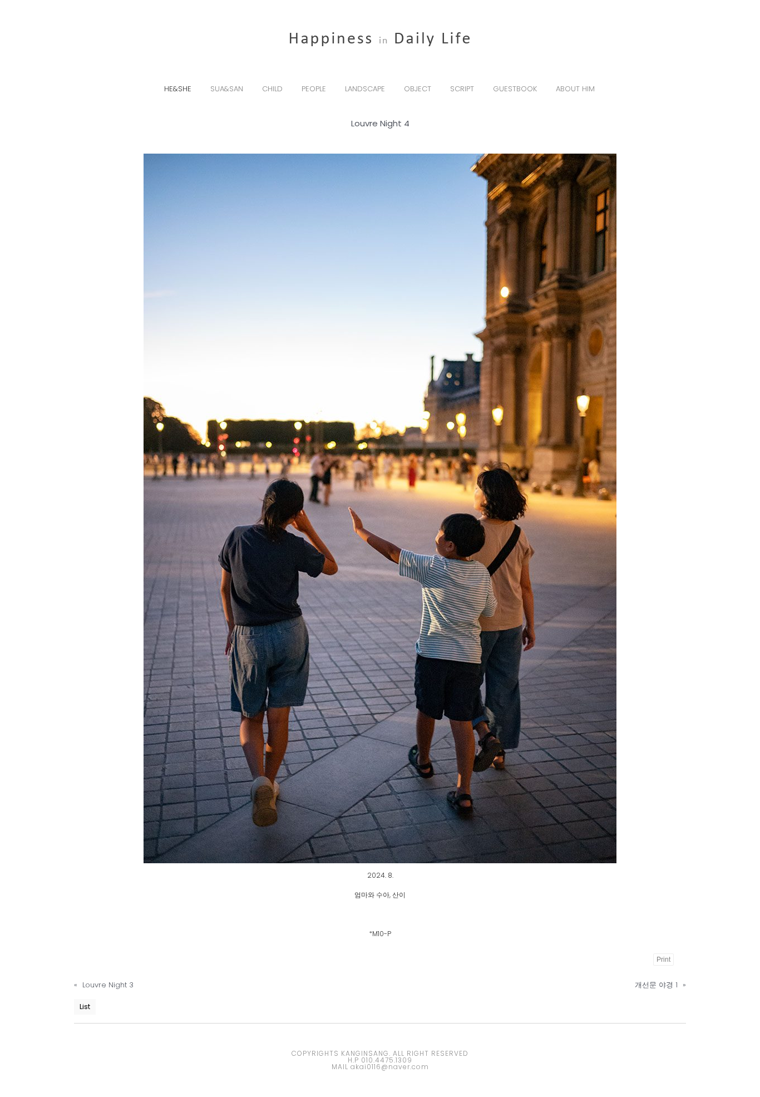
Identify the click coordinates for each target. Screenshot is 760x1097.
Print (663, 959)
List (85, 1006)
